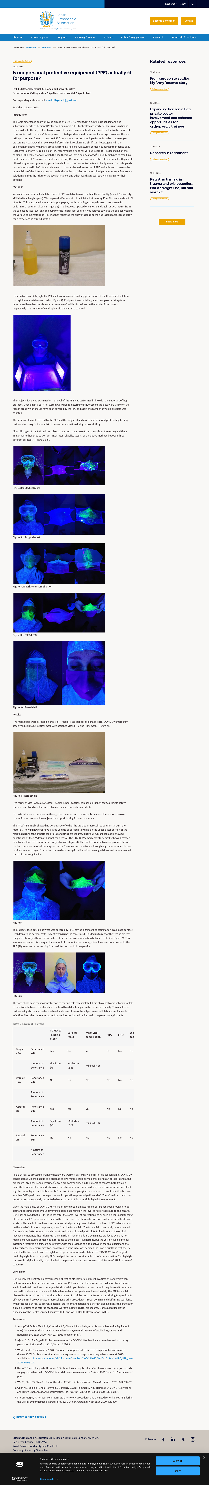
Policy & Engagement (133, 37)
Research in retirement (169, 153)
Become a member (164, 20)
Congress (62, 37)
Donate (189, 20)
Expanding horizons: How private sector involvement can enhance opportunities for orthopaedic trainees (171, 117)
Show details (47, 1479)
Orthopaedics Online (22, 61)
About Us (18, 37)
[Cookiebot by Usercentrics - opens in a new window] (19, 1479)
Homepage (31, 47)
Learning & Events (85, 37)
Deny (178, 1471)
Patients (108, 37)
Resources (171, 3)
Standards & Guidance (184, 37)
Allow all (177, 1460)
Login (183, 3)
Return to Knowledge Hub (31, 1416)
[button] (192, 4)
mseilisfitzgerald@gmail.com (62, 100)
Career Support (39, 37)
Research (158, 37)
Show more (172, 222)
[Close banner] (204, 1457)
